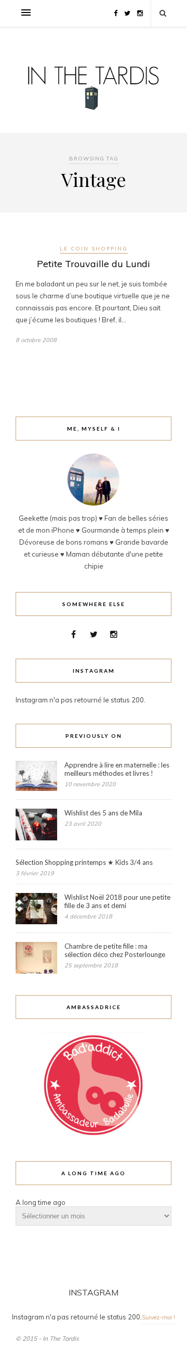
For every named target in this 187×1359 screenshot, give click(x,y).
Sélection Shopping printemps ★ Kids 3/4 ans (84, 862)
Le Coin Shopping (94, 248)
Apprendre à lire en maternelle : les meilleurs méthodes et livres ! (116, 769)
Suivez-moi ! (158, 1317)
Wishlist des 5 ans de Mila (103, 813)
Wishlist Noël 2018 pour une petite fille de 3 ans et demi (117, 901)
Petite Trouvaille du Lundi (93, 264)
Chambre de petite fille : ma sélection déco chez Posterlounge (114, 950)
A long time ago (40, 1202)
